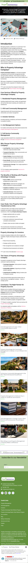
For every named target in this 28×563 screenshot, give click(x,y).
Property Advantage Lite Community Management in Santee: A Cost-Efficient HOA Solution (14, 351)
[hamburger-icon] (25, 4)
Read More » (3, 329)
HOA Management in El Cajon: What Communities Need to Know (11, 327)
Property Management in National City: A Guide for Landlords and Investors (12, 396)
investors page (19, 251)
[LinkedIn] (9, 493)
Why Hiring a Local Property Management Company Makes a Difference (13, 441)
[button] (26, 547)
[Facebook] (2, 493)
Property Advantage (5, 303)
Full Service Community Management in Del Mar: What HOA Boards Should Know (13, 374)
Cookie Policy (18, 553)
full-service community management (12, 139)
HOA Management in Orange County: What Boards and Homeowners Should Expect (13, 419)
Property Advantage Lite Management (9, 129)
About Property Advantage (16, 88)
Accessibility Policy (15, 541)
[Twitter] (6, 493)
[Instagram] (13, 493)
